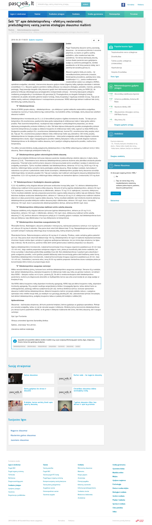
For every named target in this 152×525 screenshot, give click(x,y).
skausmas (70, 346)
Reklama (141, 5)
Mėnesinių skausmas (85, 468)
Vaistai (37, 14)
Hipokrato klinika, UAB (122, 107)
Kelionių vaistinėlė (84, 485)
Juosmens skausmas (20, 440)
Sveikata (76, 14)
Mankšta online (118, 473)
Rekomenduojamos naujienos (28, 30)
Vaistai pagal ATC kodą (51, 475)
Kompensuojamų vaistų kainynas (54, 481)
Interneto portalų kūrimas (121, 521)
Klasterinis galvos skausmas (23, 435)
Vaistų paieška (48, 468)
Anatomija (81, 478)
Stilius (115, 512)
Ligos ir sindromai (18, 14)
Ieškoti (85, 4)
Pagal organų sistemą (16, 471)
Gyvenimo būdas (119, 469)
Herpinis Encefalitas (119, 72)
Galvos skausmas (31, 375)
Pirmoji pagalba (83, 481)
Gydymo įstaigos (14, 489)
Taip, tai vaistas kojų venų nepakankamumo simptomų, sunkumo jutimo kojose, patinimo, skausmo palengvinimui (127, 184)
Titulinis (11, 30)
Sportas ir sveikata (119, 504)
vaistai (78, 346)
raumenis (61, 346)
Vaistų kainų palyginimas (51, 485)
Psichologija (117, 484)
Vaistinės (11, 492)
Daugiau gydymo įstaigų (123, 125)
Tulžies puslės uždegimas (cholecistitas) (121, 61)
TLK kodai (11, 475)
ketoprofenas (42, 346)
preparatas (52, 346)
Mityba (115, 477)
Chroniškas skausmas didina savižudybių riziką (85, 390)
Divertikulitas (116, 56)
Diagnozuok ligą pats (15, 481)
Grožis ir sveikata (118, 496)
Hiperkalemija (116, 67)
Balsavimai (115, 201)
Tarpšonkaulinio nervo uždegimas (124, 52)
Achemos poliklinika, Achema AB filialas (126, 100)
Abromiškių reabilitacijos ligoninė (126, 94)
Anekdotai (81, 498)
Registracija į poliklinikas (16, 495)
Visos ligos (115, 77)
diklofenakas (32, 346)
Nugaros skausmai (19, 431)
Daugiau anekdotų (118, 156)
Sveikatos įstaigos (56, 14)
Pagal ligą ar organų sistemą (53, 478)
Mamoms (81, 471)
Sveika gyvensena (95, 14)
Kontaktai (131, 5)
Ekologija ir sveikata (119, 492)
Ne (117, 176)
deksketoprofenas (19, 346)
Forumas (134, 14)
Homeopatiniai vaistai (50, 491)
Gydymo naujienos (36, 40)
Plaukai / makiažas (119, 500)
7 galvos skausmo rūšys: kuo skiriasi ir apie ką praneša (85, 404)
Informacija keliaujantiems (87, 488)
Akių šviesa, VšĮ (119, 120)
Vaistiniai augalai (49, 495)
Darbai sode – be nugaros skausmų (88, 375)
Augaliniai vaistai (49, 488)
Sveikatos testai (83, 491)
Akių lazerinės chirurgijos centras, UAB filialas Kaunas (126, 113)
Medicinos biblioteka (85, 495)
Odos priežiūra (118, 508)
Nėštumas (11, 478)
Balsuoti (116, 193)
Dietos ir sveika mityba (120, 488)
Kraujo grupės (82, 475)
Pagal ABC (12, 468)
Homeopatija (114, 14)
